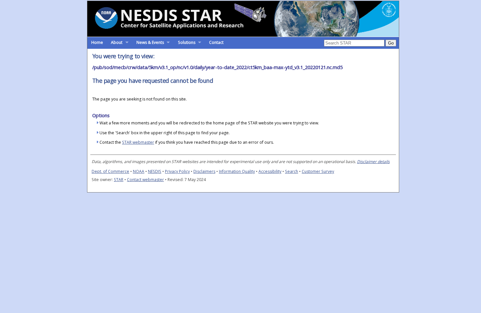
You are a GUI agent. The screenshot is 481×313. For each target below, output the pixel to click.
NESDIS (154, 171)
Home (97, 42)
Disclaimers (204, 171)
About (116, 42)
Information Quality (237, 171)
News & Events (150, 42)
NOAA (138, 171)
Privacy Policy (177, 171)
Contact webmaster (145, 179)
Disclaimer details (373, 161)
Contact (216, 42)
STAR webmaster (138, 142)
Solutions (186, 42)
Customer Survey (318, 171)
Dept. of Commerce (110, 171)
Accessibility (269, 171)
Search (291, 171)
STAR (118, 179)
